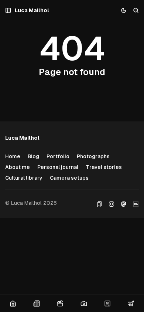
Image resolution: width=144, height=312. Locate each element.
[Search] (136, 10)
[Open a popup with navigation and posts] (8, 10)
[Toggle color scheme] (124, 10)
